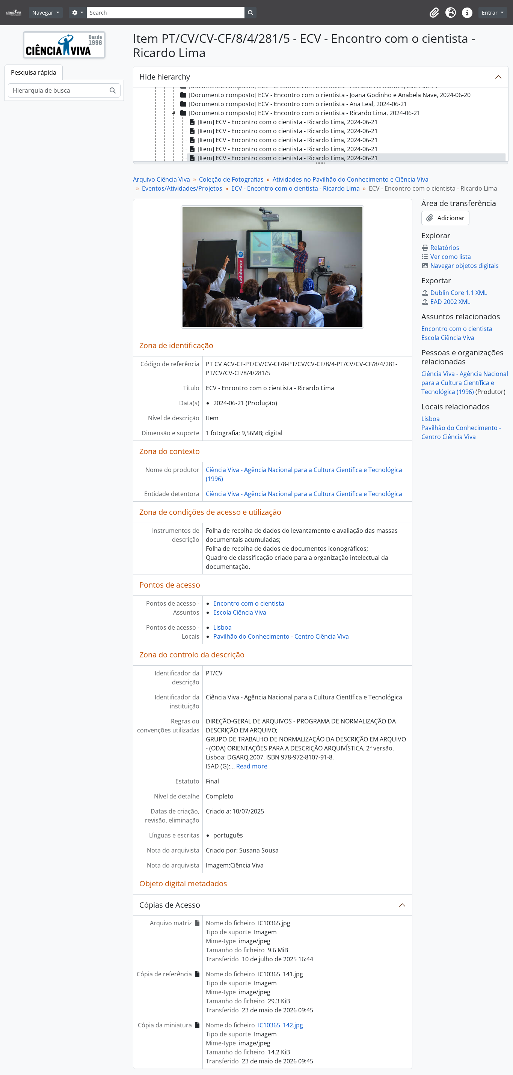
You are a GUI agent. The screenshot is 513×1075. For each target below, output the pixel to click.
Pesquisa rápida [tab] (33, 72)
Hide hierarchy (164, 77)
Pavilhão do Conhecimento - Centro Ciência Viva (281, 636)
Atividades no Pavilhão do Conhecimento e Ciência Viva (351, 179)
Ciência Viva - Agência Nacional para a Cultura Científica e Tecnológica (304, 494)
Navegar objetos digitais (464, 266)
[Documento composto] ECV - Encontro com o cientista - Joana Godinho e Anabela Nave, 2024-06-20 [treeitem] (330, 95)
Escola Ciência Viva (239, 612)
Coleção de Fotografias (231, 179)
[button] (434, 13)
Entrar (490, 12)
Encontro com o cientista (248, 603)
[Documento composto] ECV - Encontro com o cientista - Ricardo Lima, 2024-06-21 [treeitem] (304, 113)
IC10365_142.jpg (280, 1025)
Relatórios (444, 248)
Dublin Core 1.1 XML (458, 293)
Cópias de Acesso (169, 905)
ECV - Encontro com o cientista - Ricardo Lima (295, 188)
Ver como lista (450, 257)
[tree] (320, 124)
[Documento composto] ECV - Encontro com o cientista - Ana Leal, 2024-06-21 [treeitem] (298, 104)
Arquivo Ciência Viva (161, 179)
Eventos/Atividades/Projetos (182, 188)
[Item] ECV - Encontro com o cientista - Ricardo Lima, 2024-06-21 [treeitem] (288, 122)
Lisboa (222, 627)
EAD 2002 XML (450, 302)
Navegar (43, 12)
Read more (251, 766)
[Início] (17, 12)
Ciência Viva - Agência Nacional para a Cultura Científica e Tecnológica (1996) (464, 383)
